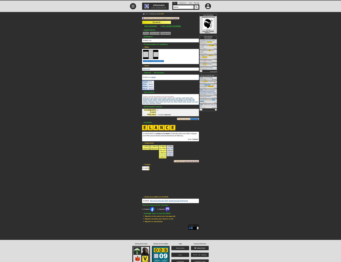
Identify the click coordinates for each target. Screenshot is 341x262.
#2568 (211, 77)
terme (147, 103)
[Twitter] (192, 228)
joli (187, 100)
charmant (169, 97)
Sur (146, 209)
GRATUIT (204, 57)
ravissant (189, 101)
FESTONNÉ (211, 45)
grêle (167, 100)
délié (191, 97)
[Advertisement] (133, 91)
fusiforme (150, 100)
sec (193, 101)
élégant (155, 99)
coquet (183, 97)
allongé (156, 97)
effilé (151, 99)
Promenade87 (208, 96)
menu (165, 101)
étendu (168, 99)
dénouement (146, 99)
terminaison (152, 103)
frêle (193, 99)
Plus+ (215, 43)
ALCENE (170, 148)
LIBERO (205, 81)
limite (190, 100)
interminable (179, 100)
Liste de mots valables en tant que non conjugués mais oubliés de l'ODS (207, 91)
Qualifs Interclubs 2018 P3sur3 (178, 201)
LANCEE (170, 153)
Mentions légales (180, 248)
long (193, 100)
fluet (186, 99)
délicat (187, 97)
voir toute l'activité (213, 71)
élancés (151, 84)
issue (184, 100)
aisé (152, 97)
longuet (157, 101)
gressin (171, 100)
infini (174, 100)
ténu (144, 103)
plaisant (180, 101)
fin (184, 99)
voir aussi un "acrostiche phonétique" (153, 61)
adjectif (153, 77)
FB (199, 254)
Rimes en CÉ (146, 69)
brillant (165, 97)
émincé (159, 99)
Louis (211, 67)
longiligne (145, 101)
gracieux (155, 100)
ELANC (146, 168)
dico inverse (194, 119)
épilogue (164, 99)
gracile (159, 100)
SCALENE (163, 155)
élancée (151, 86)
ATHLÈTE (209, 42)
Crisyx (201, 77)
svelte (196, 101)
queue (184, 101)
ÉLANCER (175, 18)
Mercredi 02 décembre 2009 (159, 201)
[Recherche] (196, 7)
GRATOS (211, 55)
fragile (189, 99)
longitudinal (151, 101)
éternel (173, 99)
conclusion (178, 97)
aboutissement (147, 97)
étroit (176, 99)
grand (163, 100)
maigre (161, 101)
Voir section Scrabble (171, 26)
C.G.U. (180, 254)
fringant (145, 100)
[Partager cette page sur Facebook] (189, 228)
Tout (213, 62)
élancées (151, 88)
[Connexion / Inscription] (208, 6)
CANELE (170, 155)
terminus (158, 103)
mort (172, 101)
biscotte (160, 97)
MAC (210, 50)
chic (174, 97)
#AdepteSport (209, 40)
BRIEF (205, 64)
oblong (175, 101)
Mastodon (204, 254)
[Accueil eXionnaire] (143, 14)
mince (168, 101)
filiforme (181, 99)
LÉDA (204, 60)
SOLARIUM (210, 86)
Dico (147, 14)
